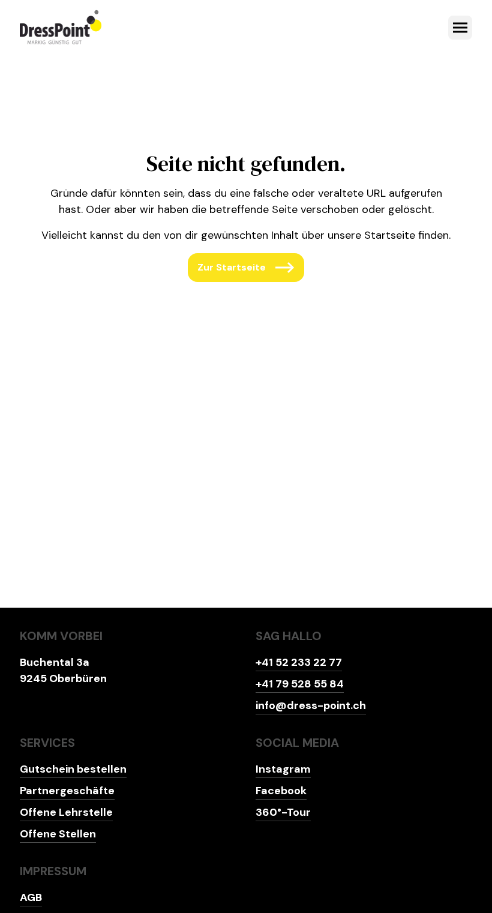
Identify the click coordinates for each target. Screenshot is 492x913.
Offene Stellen (58, 834)
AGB (31, 897)
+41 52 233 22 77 (299, 662)
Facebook (281, 790)
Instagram (283, 769)
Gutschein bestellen (73, 769)
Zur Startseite (231, 267)
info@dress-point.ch (311, 705)
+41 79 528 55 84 (300, 684)
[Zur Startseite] (60, 28)
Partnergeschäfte (67, 790)
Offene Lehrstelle (66, 812)
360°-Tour (283, 812)
